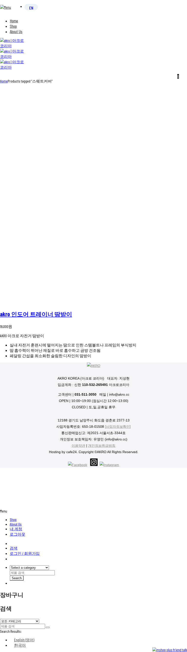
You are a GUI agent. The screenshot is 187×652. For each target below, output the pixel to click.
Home (14, 20)
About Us (16, 31)
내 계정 (16, 528)
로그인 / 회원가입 (25, 553)
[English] (31, 7)
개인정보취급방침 (101, 445)
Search (17, 578)
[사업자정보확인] (118, 426)
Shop (13, 26)
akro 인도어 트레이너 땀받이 (36, 313)
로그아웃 (17, 534)
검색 (14, 548)
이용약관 (78, 445)
